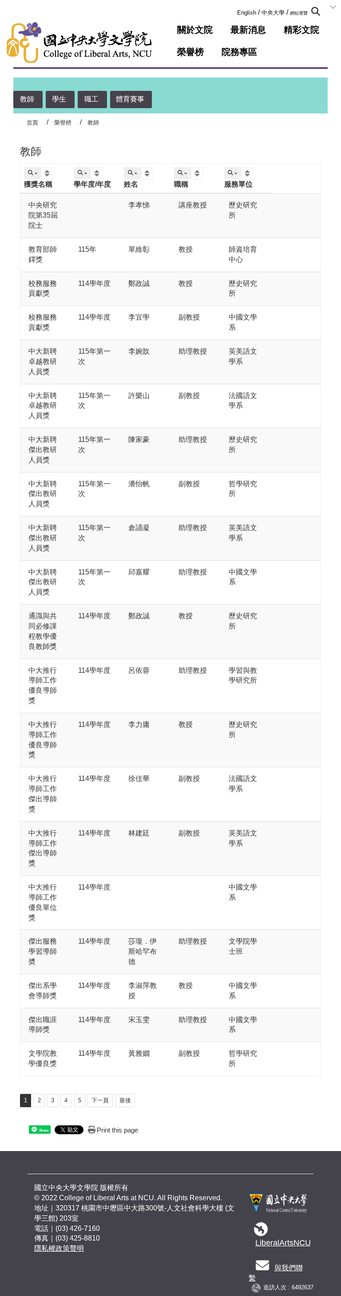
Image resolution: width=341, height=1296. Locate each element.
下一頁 (100, 1100)
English (246, 12)
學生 (59, 99)
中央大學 (273, 12)
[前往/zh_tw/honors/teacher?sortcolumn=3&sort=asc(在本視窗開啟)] (148, 173)
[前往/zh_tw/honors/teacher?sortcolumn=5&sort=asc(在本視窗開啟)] (248, 173)
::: (234, 11)
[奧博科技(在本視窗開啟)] (258, 1287)
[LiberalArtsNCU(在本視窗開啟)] (261, 1232)
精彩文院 (301, 30)
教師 (27, 99)
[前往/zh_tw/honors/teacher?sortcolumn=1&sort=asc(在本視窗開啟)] (48, 173)
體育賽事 (130, 99)
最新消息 (248, 30)
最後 (125, 1100)
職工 (91, 99)
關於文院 (195, 30)
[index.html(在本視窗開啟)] (278, 1207)
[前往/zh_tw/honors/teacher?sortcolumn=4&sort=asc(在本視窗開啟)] (198, 173)
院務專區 (239, 52)
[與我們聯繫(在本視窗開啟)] (262, 1268)
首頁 (32, 122)
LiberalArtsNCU (283, 1242)
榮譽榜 (190, 52)
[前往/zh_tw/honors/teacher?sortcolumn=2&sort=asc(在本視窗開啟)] (98, 173)
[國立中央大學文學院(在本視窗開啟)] (79, 42)
